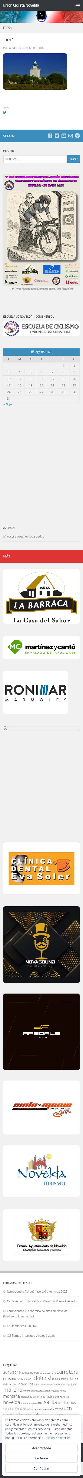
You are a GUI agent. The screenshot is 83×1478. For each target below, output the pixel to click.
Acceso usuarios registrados (25, 536)
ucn (68, 1408)
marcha (12, 1389)
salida (50, 1402)
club (71, 1379)
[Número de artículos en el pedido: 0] (41, 15)
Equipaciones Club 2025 (22, 1326)
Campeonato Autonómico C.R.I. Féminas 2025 (37, 1291)
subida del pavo (34, 1409)
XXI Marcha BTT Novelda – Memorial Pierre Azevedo (41, 1301)
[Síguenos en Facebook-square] (50, 135)
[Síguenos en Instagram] (70, 135)
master (55, 1390)
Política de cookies (57, 1438)
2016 (16, 1372)
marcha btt (28, 1391)
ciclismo (9, 1378)
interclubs (25, 1384)
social (61, 1403)
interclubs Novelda (43, 1384)
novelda (11, 1402)
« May (7, 404)
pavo (34, 1403)
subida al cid (18, 1409)
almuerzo (33, 1373)
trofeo (59, 1409)
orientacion (26, 1403)
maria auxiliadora (42, 1391)
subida (7, 1409)
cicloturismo (23, 1379)
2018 (24, 1373)
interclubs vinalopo (61, 1384)
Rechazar (41, 1458)
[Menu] (77, 5)
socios (70, 1402)
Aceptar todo (41, 1448)
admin (13, 48)
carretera (67, 1371)
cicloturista (42, 1378)
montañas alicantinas (32, 1396)
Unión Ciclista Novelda (21, 5)
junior (74, 1384)
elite (15, 1384)
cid (57, 1378)
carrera (51, 1373)
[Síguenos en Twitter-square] (56, 135)
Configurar (42, 1468)
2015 (7, 1372)
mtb (49, 1396)
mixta (63, 1390)
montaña (11, 1396)
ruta (40, 1403)
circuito (63, 1378)
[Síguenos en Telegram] (77, 135)
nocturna (64, 1397)
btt (42, 1371)
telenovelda (48, 1409)
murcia (56, 1397)
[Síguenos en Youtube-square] (63, 135)
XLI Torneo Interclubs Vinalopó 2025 (31, 1336)
